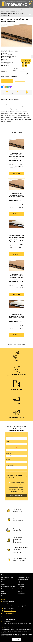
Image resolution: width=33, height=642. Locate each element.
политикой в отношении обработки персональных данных (16, 634)
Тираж (8, 459)
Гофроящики (21, 593)
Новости (3, 593)
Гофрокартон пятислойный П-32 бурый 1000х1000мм (16, 275)
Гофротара (21, 575)
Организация (10, 436)
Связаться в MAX (9, 613)
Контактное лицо (11, 447)
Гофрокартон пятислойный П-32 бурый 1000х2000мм (16, 195)
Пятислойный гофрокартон (9, 11)
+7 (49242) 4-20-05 (9, 619)
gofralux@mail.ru (7, 603)
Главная (3, 9)
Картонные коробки (23, 577)
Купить (7, 81)
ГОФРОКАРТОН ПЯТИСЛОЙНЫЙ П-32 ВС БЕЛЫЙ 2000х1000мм (16, 316)
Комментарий (10, 465)
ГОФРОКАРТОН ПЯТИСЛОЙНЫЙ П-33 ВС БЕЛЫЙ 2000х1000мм (16, 235)
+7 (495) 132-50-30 (30, 24)
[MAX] (11, 87)
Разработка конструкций (8, 575)
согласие (27, 632)
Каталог (11, 9)
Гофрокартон (20, 9)
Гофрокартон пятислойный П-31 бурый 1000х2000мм (16, 155)
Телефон (9, 453)
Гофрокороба (21, 586)
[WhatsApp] (7, 87)
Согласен (16, 639)
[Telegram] (9, 87)
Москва (3, 599)
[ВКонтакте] (2, 87)
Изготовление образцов (8, 586)
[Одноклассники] (5, 87)
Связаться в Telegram (10, 611)
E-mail (8, 441)
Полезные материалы (7, 596)
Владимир (4, 617)
